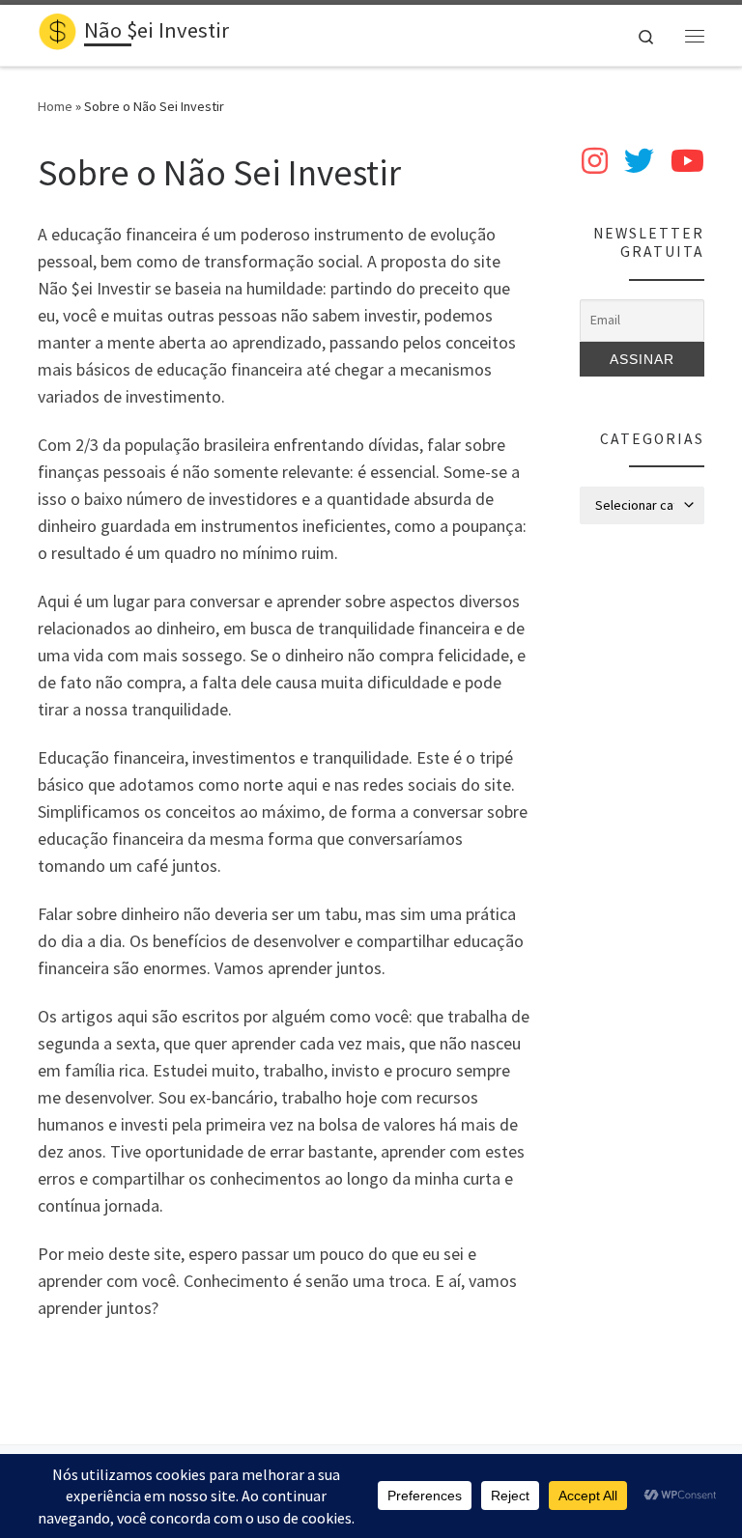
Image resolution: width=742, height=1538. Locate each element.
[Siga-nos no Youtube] (687, 161)
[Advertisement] (642, 848)
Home (55, 106)
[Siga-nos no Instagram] (595, 161)
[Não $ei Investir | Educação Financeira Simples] (57, 32)
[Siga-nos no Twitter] (639, 161)
